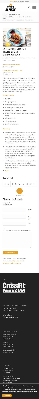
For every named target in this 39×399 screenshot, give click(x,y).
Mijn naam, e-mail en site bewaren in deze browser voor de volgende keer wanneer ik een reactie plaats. (18, 232)
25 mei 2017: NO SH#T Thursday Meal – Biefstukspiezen (14, 52)
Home (16, 17)
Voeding (29, 17)
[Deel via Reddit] (30, 184)
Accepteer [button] (7, 395)
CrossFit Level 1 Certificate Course (13, 310)
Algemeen (22, 58)
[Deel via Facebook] (5, 184)
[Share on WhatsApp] (12, 184)
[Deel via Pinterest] (16, 184)
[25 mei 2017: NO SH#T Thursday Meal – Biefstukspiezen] (17, 37)
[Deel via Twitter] (8, 184)
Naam (30, 210)
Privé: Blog (22, 17)
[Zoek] (28, 7)
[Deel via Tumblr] (23, 184)
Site (29, 223)
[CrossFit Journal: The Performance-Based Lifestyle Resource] (14, 293)
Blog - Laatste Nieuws (11, 15)
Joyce (13, 60)
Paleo (4, 18)
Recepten (32, 58)
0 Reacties (14, 58)
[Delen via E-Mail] (34, 184)
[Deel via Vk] (27, 184)
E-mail (29, 218)
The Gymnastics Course (10, 317)
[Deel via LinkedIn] (19, 184)
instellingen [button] (33, 392)
